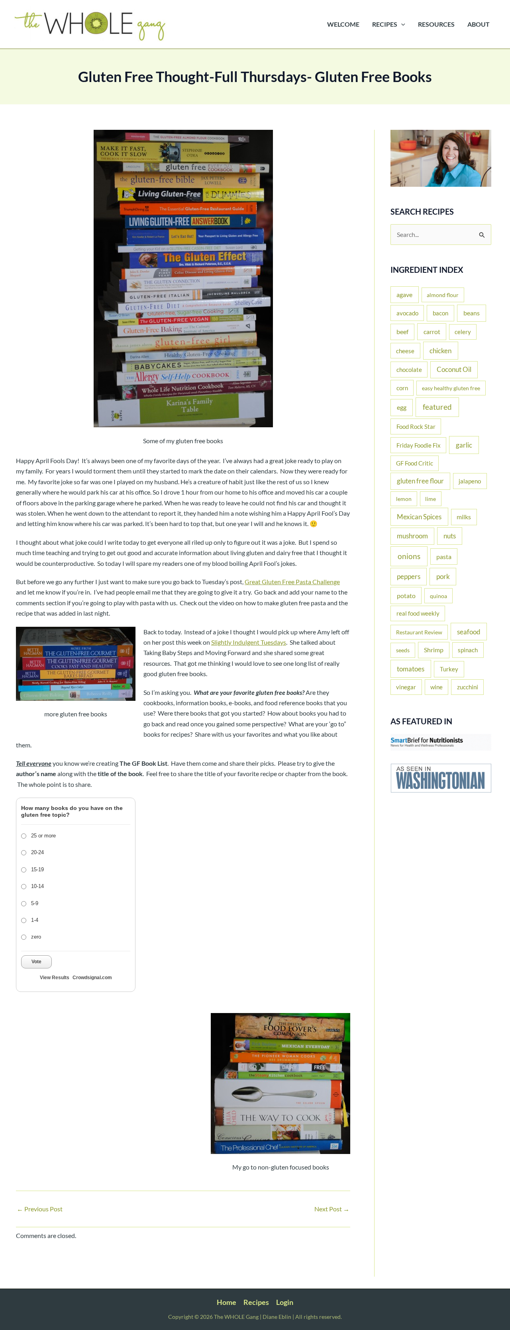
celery (463, 332)
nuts (449, 536)
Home (226, 1302)
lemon (404, 498)
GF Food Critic (414, 463)
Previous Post (40, 1209)
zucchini (467, 686)
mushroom (412, 536)
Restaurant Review (419, 632)
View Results (54, 977)
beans (471, 313)
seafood (469, 632)
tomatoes (410, 669)
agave (404, 294)
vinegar (406, 686)
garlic (464, 445)
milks (464, 516)
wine (436, 686)
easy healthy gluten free (451, 388)
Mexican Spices (419, 516)
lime (430, 498)
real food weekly (417, 613)
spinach (468, 649)
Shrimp (433, 649)
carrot (432, 331)
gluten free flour (420, 481)
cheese (405, 350)
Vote (36, 961)
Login (284, 1302)
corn (402, 387)
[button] (401, 24)
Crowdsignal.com (92, 977)
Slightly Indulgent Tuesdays (248, 642)
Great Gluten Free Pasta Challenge (292, 581)
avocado (407, 313)
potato (406, 595)
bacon (440, 313)
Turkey (449, 669)
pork (443, 576)
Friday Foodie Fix (418, 445)
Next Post (331, 1209)
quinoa (438, 596)
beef (402, 331)
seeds (403, 650)
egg (401, 407)
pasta (443, 556)
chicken (440, 350)
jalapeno (470, 481)
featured (437, 406)
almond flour (443, 294)
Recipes (256, 1302)
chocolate (409, 369)
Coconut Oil (454, 370)
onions (409, 556)
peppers (408, 576)
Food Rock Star (415, 426)
